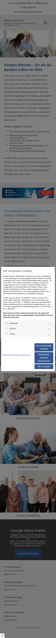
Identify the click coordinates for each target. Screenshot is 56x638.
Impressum (26, 355)
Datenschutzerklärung (11, 355)
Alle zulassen (43, 366)
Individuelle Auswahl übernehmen (44, 357)
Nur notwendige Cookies (44, 347)
